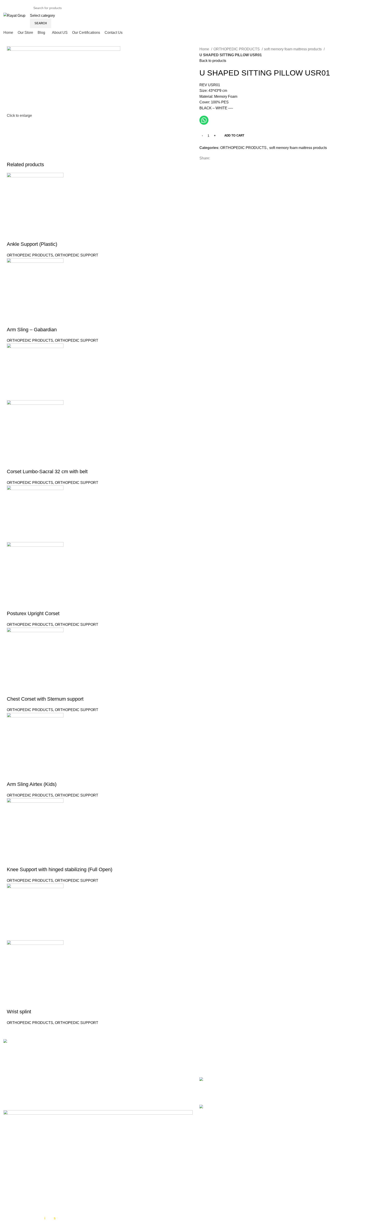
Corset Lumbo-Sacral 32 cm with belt (47, 471)
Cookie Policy (210, 1158)
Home (204, 49)
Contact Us (208, 1166)
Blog (203, 1175)
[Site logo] (14, 15)
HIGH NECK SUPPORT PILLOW (244, 1080)
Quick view (12, 235)
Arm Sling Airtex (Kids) (31, 784)
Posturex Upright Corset (33, 613)
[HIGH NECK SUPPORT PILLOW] (206, 1087)
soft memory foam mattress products (293, 49)
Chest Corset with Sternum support (45, 699)
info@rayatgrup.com (33, 1079)
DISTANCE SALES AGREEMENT (227, 1194)
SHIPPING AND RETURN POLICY (227, 1212)
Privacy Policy (210, 1149)
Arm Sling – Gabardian (32, 329)
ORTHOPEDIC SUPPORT (76, 255)
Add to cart (234, 135)
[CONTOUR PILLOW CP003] (206, 1114)
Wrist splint (19, 1011)
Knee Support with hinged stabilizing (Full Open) (59, 869)
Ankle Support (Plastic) (32, 244)
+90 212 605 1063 (31, 1071)
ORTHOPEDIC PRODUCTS (237, 49)
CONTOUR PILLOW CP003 (240, 1107)
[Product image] (35, 428)
